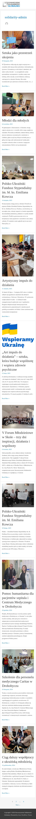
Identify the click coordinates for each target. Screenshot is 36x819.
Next (18, 805)
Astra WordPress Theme (25, 815)
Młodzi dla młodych (15, 120)
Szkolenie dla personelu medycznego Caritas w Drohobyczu (18, 681)
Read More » (6, 86)
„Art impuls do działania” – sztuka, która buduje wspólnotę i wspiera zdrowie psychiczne (17, 360)
